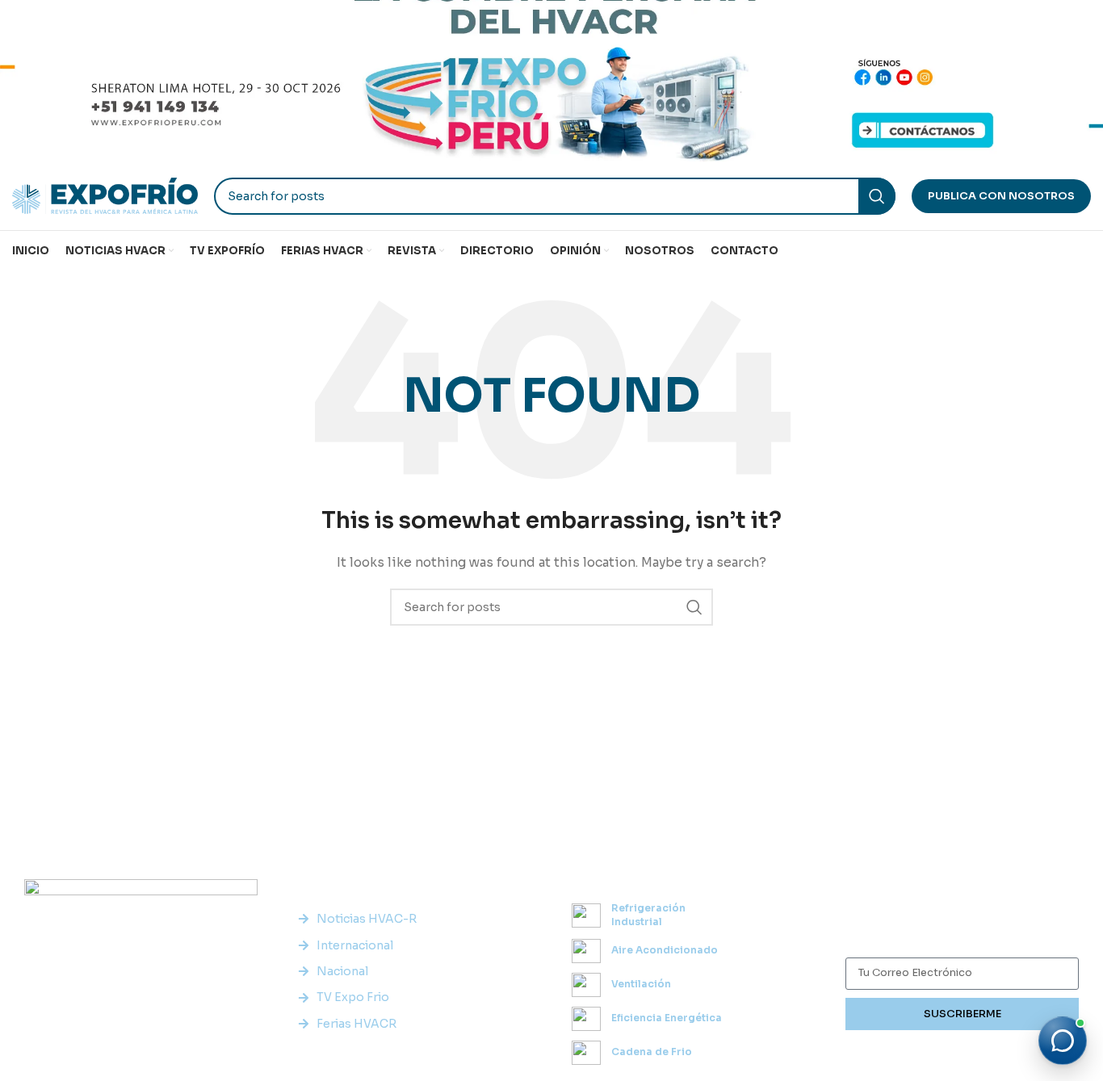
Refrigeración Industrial (648, 915)
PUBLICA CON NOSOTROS (1001, 196)
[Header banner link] (551, 80)
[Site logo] (105, 194)
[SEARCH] (876, 196)
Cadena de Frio (651, 1051)
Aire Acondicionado (664, 950)
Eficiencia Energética (666, 1018)
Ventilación (641, 984)
